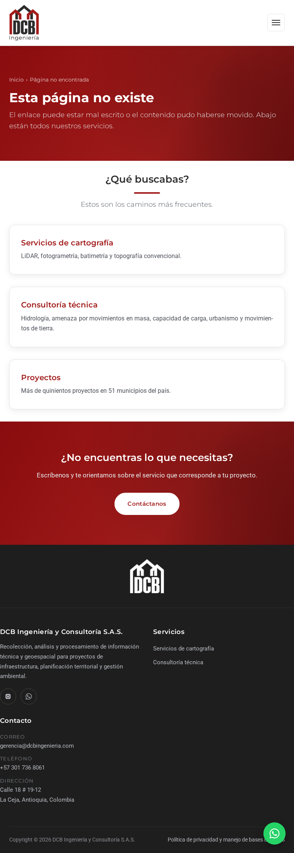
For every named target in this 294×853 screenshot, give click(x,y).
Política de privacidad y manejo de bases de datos (226, 840)
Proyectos (40, 377)
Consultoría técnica (59, 304)
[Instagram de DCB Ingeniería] (8, 696)
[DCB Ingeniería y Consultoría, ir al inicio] (24, 23)
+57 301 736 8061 (22, 767)
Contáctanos (146, 503)
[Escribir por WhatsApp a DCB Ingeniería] (29, 696)
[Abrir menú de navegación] (276, 22)
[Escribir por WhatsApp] (274, 833)
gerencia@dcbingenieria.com (37, 745)
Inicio (16, 80)
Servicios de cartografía (67, 242)
